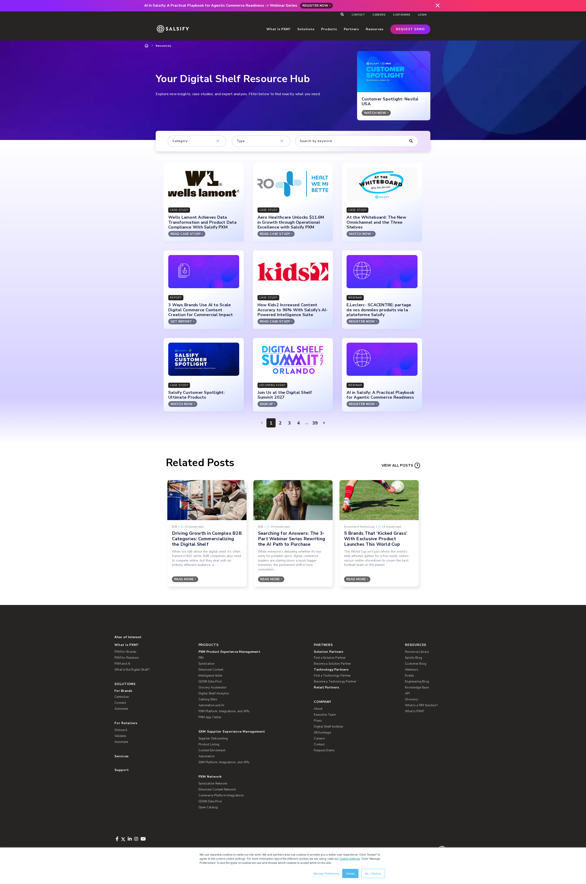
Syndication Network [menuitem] (212, 784)
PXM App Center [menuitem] (210, 717)
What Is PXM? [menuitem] (126, 645)
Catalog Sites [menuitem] (207, 699)
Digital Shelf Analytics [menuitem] (213, 693)
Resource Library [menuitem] (417, 652)
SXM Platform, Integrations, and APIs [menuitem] (224, 762)
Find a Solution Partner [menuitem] (330, 658)
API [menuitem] (407, 693)
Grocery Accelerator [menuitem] (212, 687)
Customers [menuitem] (401, 14)
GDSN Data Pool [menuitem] (210, 682)
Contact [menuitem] (358, 14)
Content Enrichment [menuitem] (211, 750)
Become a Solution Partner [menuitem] (332, 664)
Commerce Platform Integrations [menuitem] (221, 795)
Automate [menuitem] (121, 709)
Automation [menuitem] (206, 756)
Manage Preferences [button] (326, 873)
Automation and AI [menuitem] (211, 705)
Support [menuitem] (121, 770)
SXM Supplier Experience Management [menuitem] (231, 731)
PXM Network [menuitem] (210, 776)
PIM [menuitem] (201, 658)
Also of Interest (127, 637)
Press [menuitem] (318, 721)
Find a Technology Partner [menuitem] (332, 676)
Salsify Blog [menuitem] (413, 658)
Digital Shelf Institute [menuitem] (328, 727)
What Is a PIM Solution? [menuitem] (421, 705)
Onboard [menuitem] (120, 730)
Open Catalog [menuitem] (208, 807)
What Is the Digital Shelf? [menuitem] (132, 670)
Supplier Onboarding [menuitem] (213, 738)
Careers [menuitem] (378, 14)
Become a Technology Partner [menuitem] (335, 682)
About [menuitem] (318, 709)
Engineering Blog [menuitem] (417, 682)
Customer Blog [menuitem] (415, 664)
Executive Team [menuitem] (325, 715)
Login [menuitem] (422, 14)
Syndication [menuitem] (206, 664)
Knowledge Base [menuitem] (417, 687)
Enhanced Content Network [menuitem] (217, 789)
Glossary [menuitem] (411, 699)
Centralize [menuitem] (121, 697)
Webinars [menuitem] (411, 670)
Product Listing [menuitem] (209, 744)
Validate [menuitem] (120, 736)
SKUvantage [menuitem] (322, 733)
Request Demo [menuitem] (324, 750)
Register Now (315, 5)
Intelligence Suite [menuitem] (210, 676)
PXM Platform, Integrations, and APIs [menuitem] (224, 711)
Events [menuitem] (409, 676)
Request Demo (410, 29)
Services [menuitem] (121, 756)
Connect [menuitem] (120, 703)
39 (315, 423)
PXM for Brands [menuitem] (125, 652)
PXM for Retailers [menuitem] (126, 658)
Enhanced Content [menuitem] (210, 670)
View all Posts (397, 465)
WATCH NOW (375, 113)
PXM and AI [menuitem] (122, 664)
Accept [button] (350, 873)
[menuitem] (248, 652)
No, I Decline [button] (373, 873)
